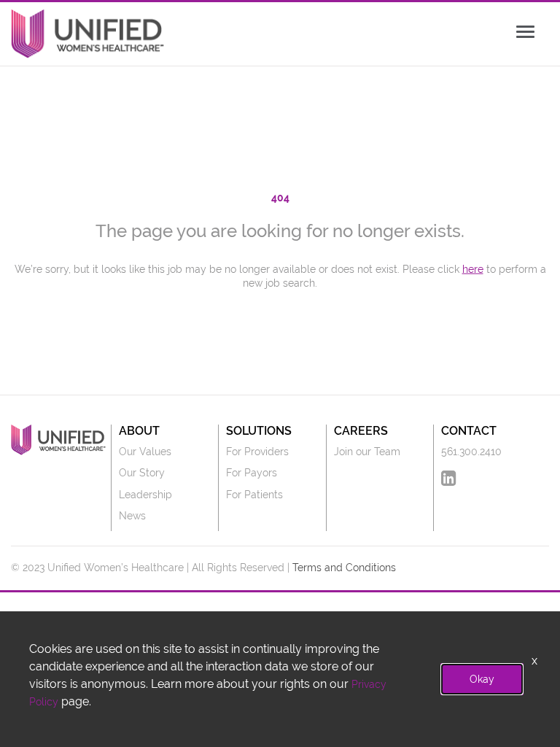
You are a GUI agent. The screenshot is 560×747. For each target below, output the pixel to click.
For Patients (254, 494)
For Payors (251, 473)
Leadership (145, 494)
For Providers (257, 451)
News (132, 516)
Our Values (145, 451)
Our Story (142, 473)
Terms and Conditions (344, 567)
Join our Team (367, 451)
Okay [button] (482, 679)
